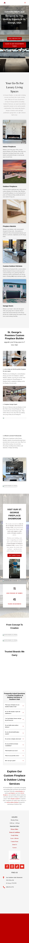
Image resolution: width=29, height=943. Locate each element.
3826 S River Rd (10, 880)
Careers (14, 847)
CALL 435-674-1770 (14, 38)
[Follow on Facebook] (7, 866)
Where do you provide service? (12, 755)
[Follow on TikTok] (17, 866)
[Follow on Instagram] (12, 866)
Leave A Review (14, 838)
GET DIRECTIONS (14, 555)
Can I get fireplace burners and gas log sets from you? (13, 719)
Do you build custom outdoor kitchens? (11, 726)
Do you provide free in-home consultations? (11, 744)
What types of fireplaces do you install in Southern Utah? (12, 705)
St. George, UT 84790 (11, 883)
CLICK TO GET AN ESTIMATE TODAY (14, 45)
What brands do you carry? (11, 750)
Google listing (14, 835)
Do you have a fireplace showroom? (13, 739)
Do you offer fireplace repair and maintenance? (12, 712)
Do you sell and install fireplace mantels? (12, 733)
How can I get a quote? (10, 760)
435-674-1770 (10, 887)
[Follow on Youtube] (22, 866)
